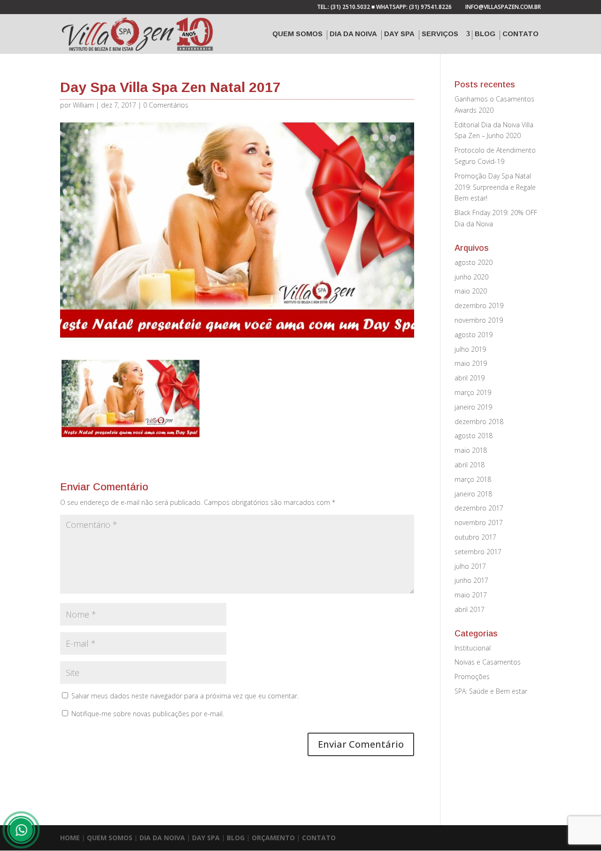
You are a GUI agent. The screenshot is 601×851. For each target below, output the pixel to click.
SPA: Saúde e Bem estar (491, 691)
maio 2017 (471, 594)
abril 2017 (470, 609)
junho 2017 (471, 580)
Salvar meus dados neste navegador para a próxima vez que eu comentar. (185, 695)
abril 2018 (470, 464)
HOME (70, 837)
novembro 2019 (479, 320)
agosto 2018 (474, 435)
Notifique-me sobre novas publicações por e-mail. (147, 713)
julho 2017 (470, 566)
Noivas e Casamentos (488, 662)
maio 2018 (471, 450)
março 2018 (473, 479)
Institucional (473, 647)
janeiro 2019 (473, 406)
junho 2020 (471, 276)
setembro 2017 (478, 551)
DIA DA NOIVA (162, 837)
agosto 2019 (474, 334)
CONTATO (319, 837)
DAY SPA (206, 837)
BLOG (236, 837)
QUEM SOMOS (109, 837)
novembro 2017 (479, 522)
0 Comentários (165, 105)
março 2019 (473, 392)
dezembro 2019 (479, 305)
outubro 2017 (475, 537)
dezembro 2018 (479, 421)
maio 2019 (471, 363)
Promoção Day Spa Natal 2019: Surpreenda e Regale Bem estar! (495, 187)
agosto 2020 (474, 262)
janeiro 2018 (473, 493)
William (83, 105)
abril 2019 (470, 377)
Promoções (472, 676)
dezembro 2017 (479, 507)
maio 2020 (471, 290)
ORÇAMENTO (273, 837)
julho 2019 (470, 349)
